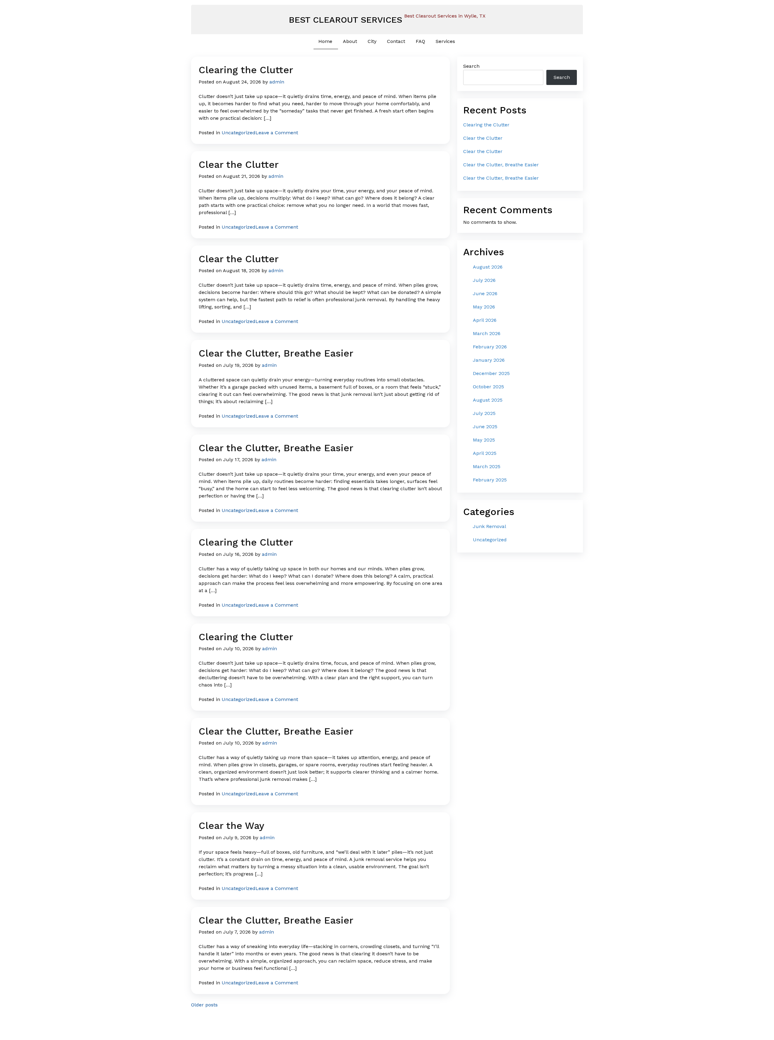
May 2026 (484, 307)
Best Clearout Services (345, 20)
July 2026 (484, 280)
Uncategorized (238, 132)
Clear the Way (231, 825)
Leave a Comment (276, 132)
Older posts (204, 1005)
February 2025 (490, 480)
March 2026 (486, 333)
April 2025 (484, 453)
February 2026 (490, 347)
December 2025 (491, 373)
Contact (396, 41)
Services (445, 41)
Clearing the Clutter (246, 70)
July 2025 (484, 413)
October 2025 (488, 387)
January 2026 (489, 360)
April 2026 (484, 320)
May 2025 (484, 440)
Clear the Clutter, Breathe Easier (276, 353)
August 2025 (487, 400)
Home (325, 41)
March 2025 (486, 466)
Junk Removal (489, 526)
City (372, 41)
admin (276, 82)
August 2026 (487, 267)
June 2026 (485, 293)
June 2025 (485, 426)
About (350, 41)
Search (471, 66)
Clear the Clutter (239, 164)
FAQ (420, 41)
